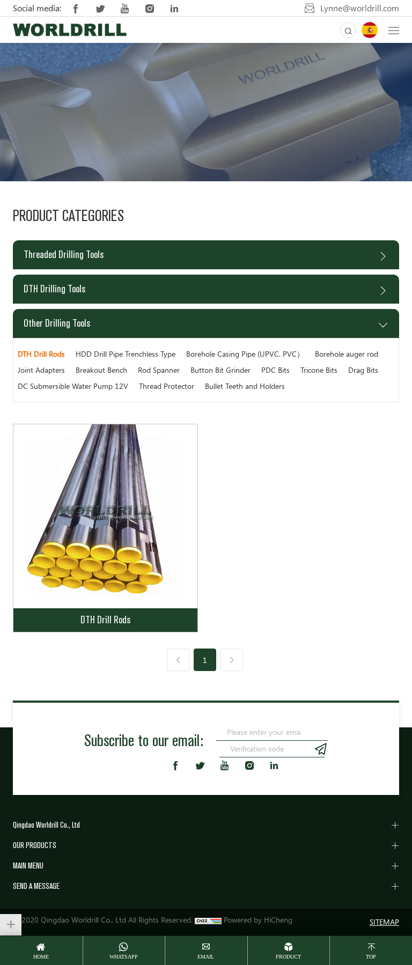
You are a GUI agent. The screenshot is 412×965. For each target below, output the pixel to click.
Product (288, 957)
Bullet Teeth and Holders (245, 386)
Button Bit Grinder (220, 370)
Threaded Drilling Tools (64, 254)
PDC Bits (275, 370)
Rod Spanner (159, 370)
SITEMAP (384, 922)
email (205, 957)
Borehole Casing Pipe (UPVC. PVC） (245, 354)
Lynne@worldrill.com (359, 8)
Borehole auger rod (346, 354)
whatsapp (123, 957)
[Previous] (178, 660)
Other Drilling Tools (57, 323)
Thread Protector (166, 386)
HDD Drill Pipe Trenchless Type (125, 354)
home (41, 957)
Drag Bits (363, 370)
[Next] (231, 660)
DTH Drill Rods (41, 354)
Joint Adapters (41, 370)
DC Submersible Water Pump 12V (73, 386)
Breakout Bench (101, 370)
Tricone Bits (318, 370)
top (371, 957)
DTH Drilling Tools (54, 289)
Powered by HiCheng (258, 920)
